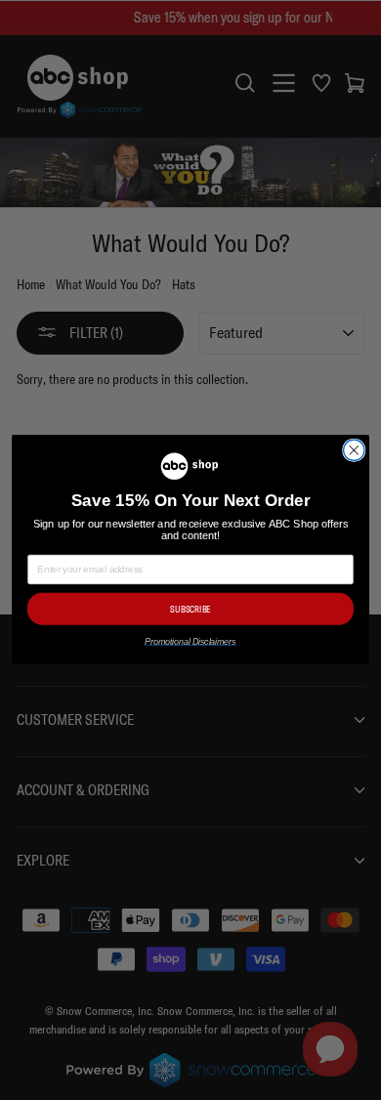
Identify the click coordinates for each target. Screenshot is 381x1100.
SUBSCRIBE (190, 609)
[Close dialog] (354, 451)
